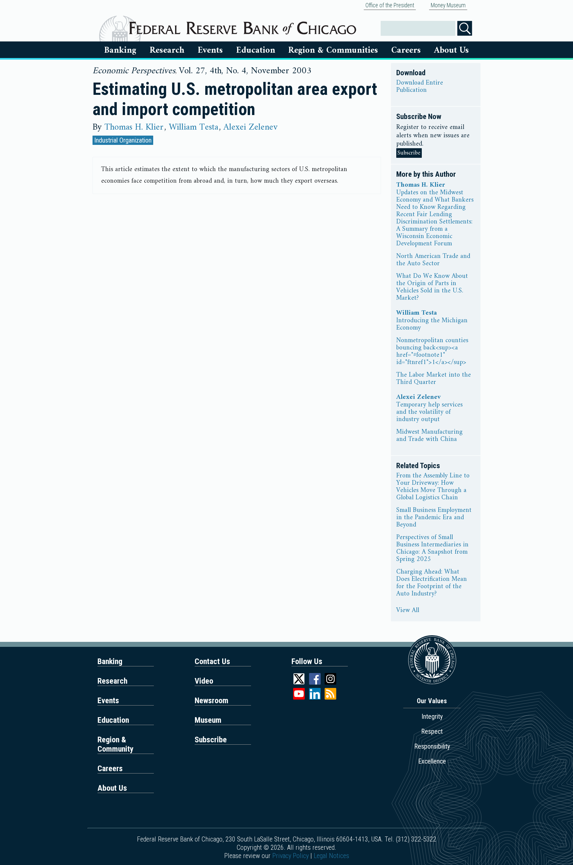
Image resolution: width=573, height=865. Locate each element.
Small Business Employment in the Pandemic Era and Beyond (434, 518)
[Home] (242, 25)
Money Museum (448, 5)
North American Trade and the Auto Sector (433, 260)
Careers (406, 50)
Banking (120, 50)
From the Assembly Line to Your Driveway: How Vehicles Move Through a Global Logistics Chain (433, 487)
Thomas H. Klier (133, 127)
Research (167, 50)
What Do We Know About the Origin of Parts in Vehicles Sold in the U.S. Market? (432, 287)
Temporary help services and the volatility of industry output (429, 412)
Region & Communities (333, 50)
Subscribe (409, 153)
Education (255, 50)
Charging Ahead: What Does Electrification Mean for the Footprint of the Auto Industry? (431, 583)
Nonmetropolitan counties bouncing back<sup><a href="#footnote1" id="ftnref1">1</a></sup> (432, 351)
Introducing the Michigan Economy (432, 324)
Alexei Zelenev (250, 127)
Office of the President (389, 5)
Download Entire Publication (419, 87)
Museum (208, 720)
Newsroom (211, 700)
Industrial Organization (123, 140)
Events (210, 50)
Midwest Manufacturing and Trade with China (429, 436)
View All (407, 610)
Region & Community (115, 744)
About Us (451, 50)
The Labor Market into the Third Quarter (433, 379)
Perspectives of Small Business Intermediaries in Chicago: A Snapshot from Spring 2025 (432, 548)
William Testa (193, 127)
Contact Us (212, 661)
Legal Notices (331, 856)
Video (204, 681)
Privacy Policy (290, 856)
